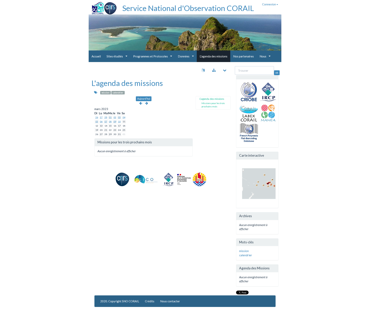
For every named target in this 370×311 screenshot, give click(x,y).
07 (105, 121)
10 (119, 121)
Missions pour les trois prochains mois (213, 105)
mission (105, 92)
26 (96, 117)
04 (124, 117)
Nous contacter (170, 301)
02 (115, 117)
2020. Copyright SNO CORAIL (119, 301)
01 (110, 117)
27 (101, 117)
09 (115, 121)
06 (101, 121)
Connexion (269, 4)
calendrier (118, 92)
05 (96, 121)
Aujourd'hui (143, 98)
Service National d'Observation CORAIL (188, 8)
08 (110, 121)
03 (119, 117)
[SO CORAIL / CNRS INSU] (103, 6)
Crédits (149, 301)
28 (105, 117)
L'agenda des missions (127, 83)
